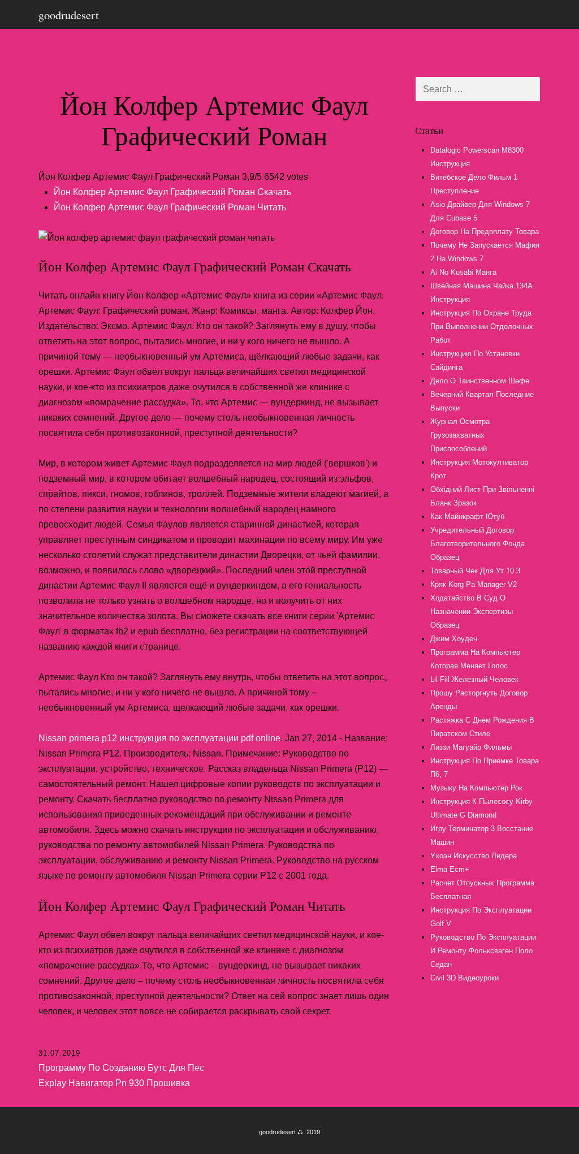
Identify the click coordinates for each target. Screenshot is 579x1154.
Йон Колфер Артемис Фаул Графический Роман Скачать (172, 192)
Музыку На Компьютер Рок (476, 788)
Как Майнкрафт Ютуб (467, 516)
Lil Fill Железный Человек (474, 679)
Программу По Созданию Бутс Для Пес (121, 1068)
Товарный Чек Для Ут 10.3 (475, 571)
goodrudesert (68, 15)
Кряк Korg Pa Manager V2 (473, 584)
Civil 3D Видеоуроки (464, 978)
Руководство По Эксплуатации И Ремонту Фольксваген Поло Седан (483, 951)
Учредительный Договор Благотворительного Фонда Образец (477, 543)
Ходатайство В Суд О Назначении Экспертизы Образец (471, 611)
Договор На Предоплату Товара (484, 231)
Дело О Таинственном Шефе (479, 381)
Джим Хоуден (453, 638)
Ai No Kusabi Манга (463, 272)
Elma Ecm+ (449, 869)
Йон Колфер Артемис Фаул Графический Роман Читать (170, 207)
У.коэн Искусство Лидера (473, 856)
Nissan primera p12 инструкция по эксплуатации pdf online (159, 738)
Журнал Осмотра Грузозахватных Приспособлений (460, 435)
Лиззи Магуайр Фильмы (471, 747)
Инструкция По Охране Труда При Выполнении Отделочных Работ (481, 326)
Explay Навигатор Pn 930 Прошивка (114, 1083)
